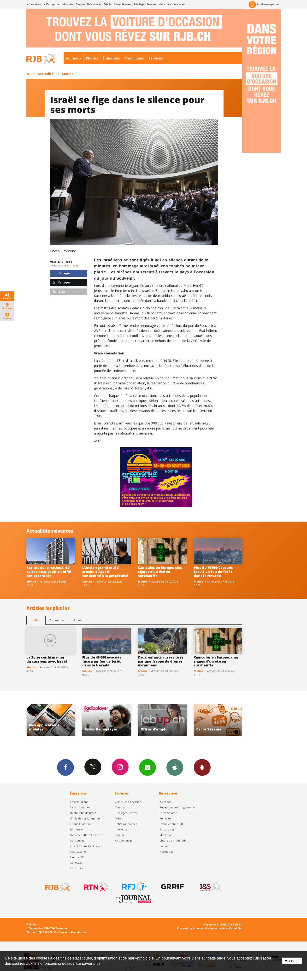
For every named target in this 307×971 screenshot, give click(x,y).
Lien (61, 292)
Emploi (80, 4)
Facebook (65, 767)
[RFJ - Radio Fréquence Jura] (133, 887)
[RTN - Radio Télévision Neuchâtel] (95, 887)
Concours (76, 868)
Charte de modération (173, 840)
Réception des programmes (177, 807)
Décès (108, 4)
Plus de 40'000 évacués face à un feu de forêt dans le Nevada (213, 571)
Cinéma (120, 807)
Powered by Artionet (190, 928)
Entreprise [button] (52, 4)
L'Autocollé (77, 857)
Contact (164, 845)
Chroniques (134, 58)
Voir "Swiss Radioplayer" (50, 720)
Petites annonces (126, 823)
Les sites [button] (35, 4)
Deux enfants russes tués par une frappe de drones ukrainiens (160, 661)
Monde (68, 73)
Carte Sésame (122, 4)
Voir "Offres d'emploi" (106, 720)
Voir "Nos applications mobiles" (218, 720)
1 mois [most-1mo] (77, 620)
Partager (63, 273)
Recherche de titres (83, 812)
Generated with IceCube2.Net (223, 928)
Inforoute (67, 4)
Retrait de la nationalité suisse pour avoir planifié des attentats (48, 571)
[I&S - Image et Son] (210, 887)
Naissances (94, 4)
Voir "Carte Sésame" (162, 720)
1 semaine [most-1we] (57, 620)
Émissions (111, 58)
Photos (92, 58)
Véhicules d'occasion (172, 4)
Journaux (73, 58)
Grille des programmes (85, 818)
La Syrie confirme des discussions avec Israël (46, 659)
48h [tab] (36, 620)
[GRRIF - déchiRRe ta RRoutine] (171, 887)
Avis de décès (123, 840)
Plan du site (78, 932)
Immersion (77, 829)
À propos (165, 801)
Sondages (76, 862)
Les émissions (79, 801)
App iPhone (174, 767)
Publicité (165, 818)
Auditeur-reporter (268, 4)
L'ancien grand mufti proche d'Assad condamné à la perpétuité (105, 571)
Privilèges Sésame (145, 4)
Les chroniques (80, 807)
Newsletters (147, 767)
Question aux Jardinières (86, 845)
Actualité (46, 73)
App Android (202, 767)
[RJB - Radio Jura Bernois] (57, 887)
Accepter (292, 961)
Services (155, 58)
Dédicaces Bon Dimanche (86, 834)
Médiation (165, 834)
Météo (119, 818)
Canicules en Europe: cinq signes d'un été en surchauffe (160, 571)
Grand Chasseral (80, 823)
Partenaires (166, 829)
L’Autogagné (78, 851)
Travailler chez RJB (171, 823)
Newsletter (166, 851)
